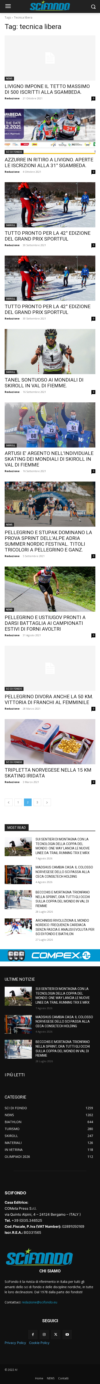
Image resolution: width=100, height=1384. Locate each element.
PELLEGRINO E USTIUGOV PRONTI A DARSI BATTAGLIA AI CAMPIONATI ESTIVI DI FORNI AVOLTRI (45, 623)
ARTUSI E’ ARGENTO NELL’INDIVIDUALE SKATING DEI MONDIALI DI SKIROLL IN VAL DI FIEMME (49, 459)
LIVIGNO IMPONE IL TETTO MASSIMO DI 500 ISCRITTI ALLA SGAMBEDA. (47, 89)
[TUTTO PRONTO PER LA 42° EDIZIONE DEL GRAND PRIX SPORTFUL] (50, 204)
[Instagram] (44, 1334)
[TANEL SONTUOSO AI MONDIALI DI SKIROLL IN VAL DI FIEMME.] (50, 351)
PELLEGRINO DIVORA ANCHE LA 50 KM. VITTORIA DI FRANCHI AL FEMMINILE (49, 699)
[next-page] (47, 802)
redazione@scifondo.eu (39, 1302)
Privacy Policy (15, 1343)
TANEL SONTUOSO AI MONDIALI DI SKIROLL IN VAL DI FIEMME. (44, 382)
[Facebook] (32, 1334)
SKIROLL (10, 225)
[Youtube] (67, 1334)
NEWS (9, 78)
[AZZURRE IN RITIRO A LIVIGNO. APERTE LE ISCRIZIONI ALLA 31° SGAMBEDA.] (50, 131)
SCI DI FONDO (14, 151)
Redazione (12, 98)
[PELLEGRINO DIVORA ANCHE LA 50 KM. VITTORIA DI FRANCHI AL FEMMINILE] (50, 668)
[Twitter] (55, 1334)
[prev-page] (9, 802)
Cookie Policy (39, 1343)
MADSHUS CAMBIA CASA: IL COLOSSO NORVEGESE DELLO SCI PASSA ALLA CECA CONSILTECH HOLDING (64, 871)
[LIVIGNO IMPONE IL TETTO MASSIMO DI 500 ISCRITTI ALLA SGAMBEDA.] (50, 58)
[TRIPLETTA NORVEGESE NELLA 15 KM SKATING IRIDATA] (50, 741)
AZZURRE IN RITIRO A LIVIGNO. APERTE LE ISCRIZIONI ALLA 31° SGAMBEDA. (49, 162)
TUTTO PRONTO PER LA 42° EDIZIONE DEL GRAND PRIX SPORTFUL (47, 236)
